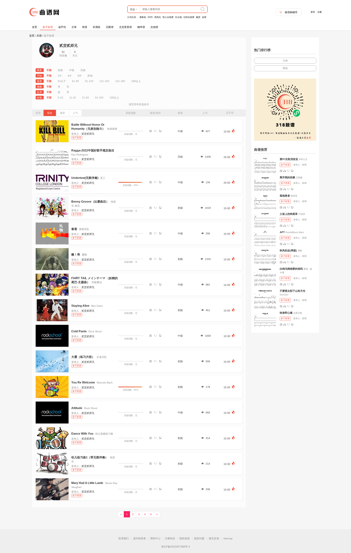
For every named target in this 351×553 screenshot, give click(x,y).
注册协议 (170, 538)
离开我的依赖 (287, 177)
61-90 (75, 81)
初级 (60, 70)
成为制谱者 (139, 538)
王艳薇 (299, 177)
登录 (313, 12)
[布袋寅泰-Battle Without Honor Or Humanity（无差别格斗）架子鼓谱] (52, 131)
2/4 (59, 75)
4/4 (69, 75)
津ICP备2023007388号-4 (175, 546)
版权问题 (199, 538)
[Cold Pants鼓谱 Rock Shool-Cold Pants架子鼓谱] (52, 336)
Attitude (76, 408)
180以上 (136, 81)
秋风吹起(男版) (288, 250)
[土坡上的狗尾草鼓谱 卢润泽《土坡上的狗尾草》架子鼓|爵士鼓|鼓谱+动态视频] (265, 220)
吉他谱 (154, 27)
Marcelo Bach (105, 382)
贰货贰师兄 (88, 133)
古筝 (74, 27)
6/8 (79, 75)
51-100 (99, 97)
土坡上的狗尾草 (289, 213)
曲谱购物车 (291, 12)
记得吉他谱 (188, 17)
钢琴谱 (141, 27)
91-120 (89, 81)
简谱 (84, 27)
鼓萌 (304, 165)
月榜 (285, 60)
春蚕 (74, 229)
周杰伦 (157, 17)
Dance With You (82, 433)
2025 (150, 17)
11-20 (72, 97)
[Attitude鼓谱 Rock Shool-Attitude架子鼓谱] (52, 412)
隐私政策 (185, 538)
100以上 (114, 97)
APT (282, 232)
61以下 (62, 81)
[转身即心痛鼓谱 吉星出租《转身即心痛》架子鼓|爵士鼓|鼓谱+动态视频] (265, 319)
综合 (49, 112)
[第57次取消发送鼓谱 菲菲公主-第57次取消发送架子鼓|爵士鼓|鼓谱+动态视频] (265, 165)
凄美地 (142, 17)
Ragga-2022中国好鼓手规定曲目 (92, 150)
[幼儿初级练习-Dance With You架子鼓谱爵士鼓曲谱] (52, 438)
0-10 (60, 97)
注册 (319, 12)
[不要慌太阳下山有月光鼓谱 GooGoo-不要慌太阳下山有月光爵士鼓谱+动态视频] (265, 298)
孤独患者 (285, 195)
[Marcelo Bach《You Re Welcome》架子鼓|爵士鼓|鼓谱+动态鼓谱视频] (52, 387)
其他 (90, 75)
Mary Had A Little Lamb (87, 482)
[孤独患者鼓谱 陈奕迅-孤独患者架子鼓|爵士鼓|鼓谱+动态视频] (265, 202)
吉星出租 (297, 313)
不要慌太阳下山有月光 (292, 290)
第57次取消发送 (289, 159)
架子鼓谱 (48, 27)
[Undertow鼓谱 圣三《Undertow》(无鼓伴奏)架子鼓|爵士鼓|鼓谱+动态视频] (52, 182)
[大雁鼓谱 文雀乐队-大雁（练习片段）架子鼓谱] (52, 361)
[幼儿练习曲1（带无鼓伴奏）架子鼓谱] (52, 464)
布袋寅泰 (112, 128)
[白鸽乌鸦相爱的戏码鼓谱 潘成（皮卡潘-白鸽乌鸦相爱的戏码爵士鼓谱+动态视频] (265, 276)
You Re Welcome (83, 382)
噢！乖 (75, 254)
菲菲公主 (303, 159)
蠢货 (198, 17)
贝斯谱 (110, 27)
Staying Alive (80, 305)
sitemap (228, 538)
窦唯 (84, 254)
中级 (71, 70)
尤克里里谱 (125, 27)
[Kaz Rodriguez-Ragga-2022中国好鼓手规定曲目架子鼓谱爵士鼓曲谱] (52, 157)
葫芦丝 (62, 27)
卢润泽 (301, 214)
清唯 (300, 250)
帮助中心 (155, 538)
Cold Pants (79, 331)
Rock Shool (95, 331)
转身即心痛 (286, 312)
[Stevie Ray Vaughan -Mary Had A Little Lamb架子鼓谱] (52, 489)
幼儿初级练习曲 (104, 433)
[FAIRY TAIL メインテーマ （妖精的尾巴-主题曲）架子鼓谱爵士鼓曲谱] (52, 285)
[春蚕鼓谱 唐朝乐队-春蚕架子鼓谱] (52, 233)
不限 (49, 70)
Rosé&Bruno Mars (295, 232)
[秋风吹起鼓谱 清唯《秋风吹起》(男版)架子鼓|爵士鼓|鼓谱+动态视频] (265, 256)
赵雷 (204, 17)
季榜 (285, 68)
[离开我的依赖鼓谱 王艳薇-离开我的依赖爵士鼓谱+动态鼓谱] (265, 183)
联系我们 (123, 538)
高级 (83, 70)
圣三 (102, 177)
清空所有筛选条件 (139, 104)
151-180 (120, 81)
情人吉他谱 (168, 17)
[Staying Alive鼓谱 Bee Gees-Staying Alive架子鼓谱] (52, 310)
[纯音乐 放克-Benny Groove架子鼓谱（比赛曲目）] (52, 208)
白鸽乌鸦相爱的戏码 (291, 268)
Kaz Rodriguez (79, 154)
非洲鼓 (96, 27)
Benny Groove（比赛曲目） (90, 201)
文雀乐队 (102, 357)
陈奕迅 (294, 196)
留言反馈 (214, 538)
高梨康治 (97, 282)
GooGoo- (284, 294)
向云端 (178, 17)
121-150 (104, 81)
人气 (75, 112)
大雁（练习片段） (83, 356)
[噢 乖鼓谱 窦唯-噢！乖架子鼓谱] (52, 259)
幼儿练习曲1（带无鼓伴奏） (89, 457)
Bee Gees (97, 305)
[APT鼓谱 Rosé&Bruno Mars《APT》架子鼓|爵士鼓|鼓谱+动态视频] (265, 238)
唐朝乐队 (84, 229)
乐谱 (39, 35)
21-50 (85, 97)
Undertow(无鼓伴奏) (84, 177)
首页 (34, 27)
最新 (62, 112)
